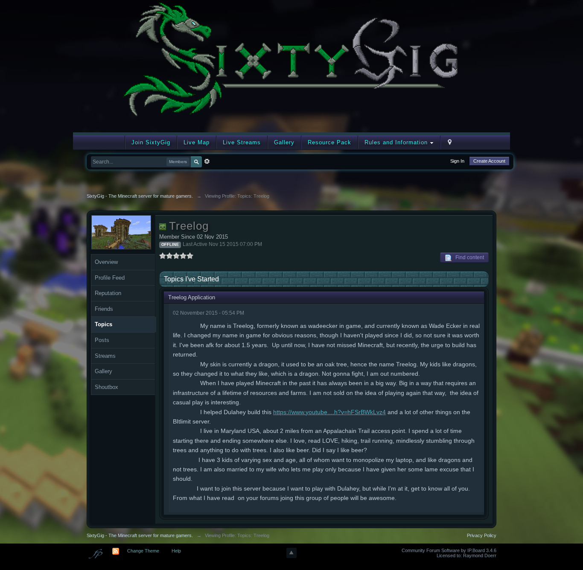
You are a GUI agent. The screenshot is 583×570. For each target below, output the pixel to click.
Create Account (489, 161)
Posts (102, 340)
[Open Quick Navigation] (449, 142)
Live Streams (242, 142)
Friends (104, 309)
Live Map (197, 142)
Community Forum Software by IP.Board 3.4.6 (449, 550)
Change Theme (143, 550)
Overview (106, 262)
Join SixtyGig (150, 142)
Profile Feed (110, 278)
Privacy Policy (481, 535)
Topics (103, 324)
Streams (105, 356)
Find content (468, 257)
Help (176, 550)
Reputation (108, 293)
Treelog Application (191, 297)
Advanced (207, 161)
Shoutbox (106, 387)
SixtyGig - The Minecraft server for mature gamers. (140, 535)
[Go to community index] (291, 65)
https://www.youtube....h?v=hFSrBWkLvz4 (329, 412)
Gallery (284, 142)
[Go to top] (291, 553)
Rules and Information (397, 142)
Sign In (457, 161)
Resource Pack (329, 142)
